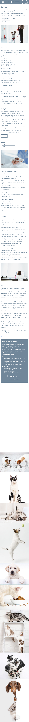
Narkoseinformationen (8, 145)
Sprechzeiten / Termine (8, 18)
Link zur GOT (22, 297)
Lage (4, 136)
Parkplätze (5, 21)
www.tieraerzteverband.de (9, 236)
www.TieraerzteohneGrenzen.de (11, 252)
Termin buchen (7, 86)
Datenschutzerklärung (8, 354)
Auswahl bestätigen (14, 379)
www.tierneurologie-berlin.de (10, 239)
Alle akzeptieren (14, 376)
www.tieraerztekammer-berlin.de (11, 227)
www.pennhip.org (7, 232)
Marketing (7, 366)
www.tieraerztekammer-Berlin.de (11, 243)
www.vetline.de (6, 248)
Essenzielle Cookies (9, 357)
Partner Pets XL (11, 73)
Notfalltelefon (6, 20)
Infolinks (4, 146)
